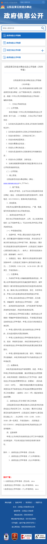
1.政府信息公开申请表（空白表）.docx (20, 481)
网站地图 (8, 502)
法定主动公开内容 (14, 50)
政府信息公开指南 (14, 35)
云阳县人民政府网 (10, 3)
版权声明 (18, 502)
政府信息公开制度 (14, 43)
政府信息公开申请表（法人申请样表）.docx (22, 485)
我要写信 (39, 502)
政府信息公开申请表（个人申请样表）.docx (22, 489)
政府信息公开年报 (14, 57)
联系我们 (30, 502)
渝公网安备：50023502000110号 (23, 527)
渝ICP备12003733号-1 (27, 523)
